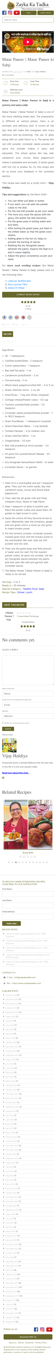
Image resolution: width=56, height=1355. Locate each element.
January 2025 (11, 1042)
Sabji (41, 588)
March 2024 (11, 1081)
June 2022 (10, 1171)
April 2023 (10, 1128)
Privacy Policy (41, 1343)
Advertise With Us (28, 1337)
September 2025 (12, 1012)
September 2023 (12, 1107)
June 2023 (10, 1120)
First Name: (7, 889)
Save (16, 324)
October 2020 (11, 1253)
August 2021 (11, 1214)
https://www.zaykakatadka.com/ (26, 983)
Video (28, 71)
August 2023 (11, 1111)
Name (8, 689)
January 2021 (11, 1240)
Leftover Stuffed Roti (19, 281)
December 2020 (12, 1244)
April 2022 (10, 1180)
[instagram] (10, 13)
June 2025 (10, 1025)
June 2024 (10, 1068)
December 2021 (12, 1197)
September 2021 (12, 1210)
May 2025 (10, 1029)
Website (5, 711)
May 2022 (10, 1175)
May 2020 (10, 1257)
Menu (29, 13)
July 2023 (10, 1115)
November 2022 (12, 1150)
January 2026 (11, 995)
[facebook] (4, 13)
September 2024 (12, 1055)
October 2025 (11, 1008)
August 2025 (11, 1016)
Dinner (21, 592)
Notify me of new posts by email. (17, 723)
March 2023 (11, 1133)
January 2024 (11, 1090)
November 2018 (12, 1266)
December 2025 (12, 999)
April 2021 (10, 1227)
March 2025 (10, 1038)
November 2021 (12, 1201)
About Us (12, 1343)
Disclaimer (29, 1343)
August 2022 (11, 1163)
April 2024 (10, 1077)
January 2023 (11, 1141)
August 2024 (11, 1059)
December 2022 (12, 1145)
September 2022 (12, 1158)
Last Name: (7, 900)
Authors (21, 1343)
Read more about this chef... (15, 773)
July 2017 (9, 1304)
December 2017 (12, 1283)
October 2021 (11, 1206)
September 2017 (12, 1296)
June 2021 (10, 1223)
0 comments (9, 75)
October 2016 (11, 1317)
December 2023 (12, 1094)
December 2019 (12, 1261)
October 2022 (11, 1154)
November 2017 (12, 1287)
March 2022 (10, 1184)
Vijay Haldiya (40, 71)
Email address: (8, 911)
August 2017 (11, 1300)
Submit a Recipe (45, 13)
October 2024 (11, 1051)
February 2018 (11, 1274)
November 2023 (12, 1098)
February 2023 (12, 1137)
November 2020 (12, 1249)
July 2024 (10, 1064)
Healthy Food (30, 588)
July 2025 (10, 1021)
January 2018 (11, 1279)
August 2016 (11, 1322)
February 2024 (12, 1085)
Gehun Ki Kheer (16, 287)
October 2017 (11, 1292)
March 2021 (10, 1231)
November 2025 (12, 1004)
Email (6, 324)
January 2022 (11, 1193)
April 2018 (10, 1270)
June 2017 (10, 1309)
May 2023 (10, 1124)
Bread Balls (28, 852)
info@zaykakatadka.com (25, 977)
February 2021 (11, 1236)
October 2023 (11, 1102)
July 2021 (9, 1218)
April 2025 (10, 1034)
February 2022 (11, 1188)
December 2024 (12, 1047)
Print (26, 324)
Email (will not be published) (16, 700)
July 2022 (10, 1167)
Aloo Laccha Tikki (17, 284)
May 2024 (10, 1072)
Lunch (29, 592)
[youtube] (17, 13)
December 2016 (12, 1313)
